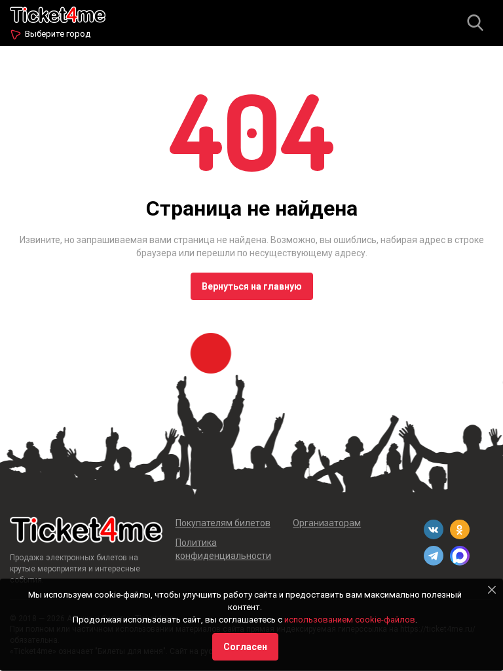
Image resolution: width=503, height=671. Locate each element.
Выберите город (57, 34)
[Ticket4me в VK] (433, 529)
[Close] (492, 590)
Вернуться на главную (252, 286)
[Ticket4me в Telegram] (433, 556)
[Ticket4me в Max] (460, 556)
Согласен (245, 647)
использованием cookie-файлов (349, 619)
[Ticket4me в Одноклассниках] (460, 529)
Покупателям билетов (223, 523)
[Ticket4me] (57, 13)
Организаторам (327, 523)
